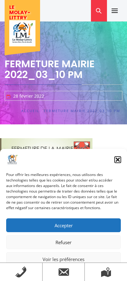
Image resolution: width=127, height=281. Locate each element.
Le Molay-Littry (19, 12)
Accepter (64, 225)
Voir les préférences (63, 259)
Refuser (63, 242)
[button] (118, 160)
